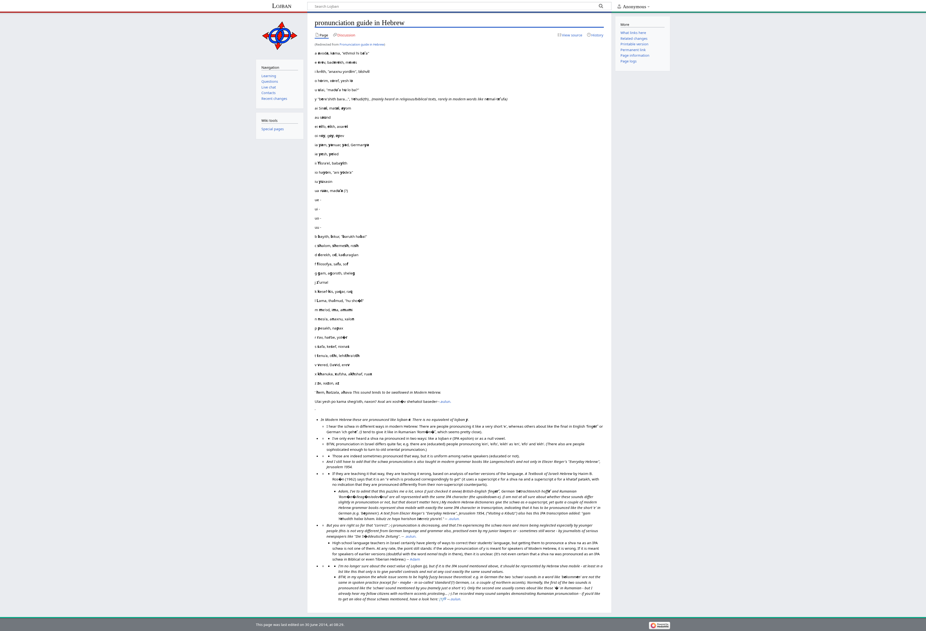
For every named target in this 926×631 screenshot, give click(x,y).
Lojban (281, 5)
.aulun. (445, 401)
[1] (441, 599)
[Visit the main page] (279, 35)
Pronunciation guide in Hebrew (362, 44)
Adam (415, 559)
